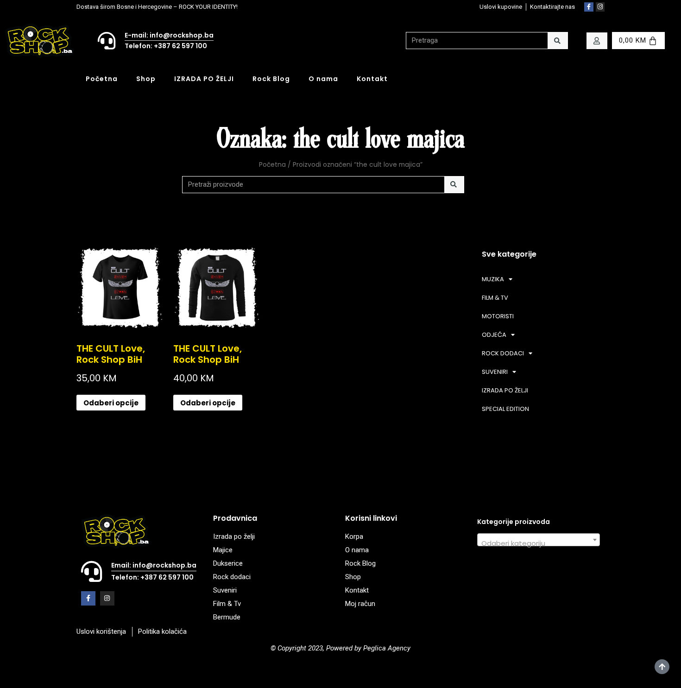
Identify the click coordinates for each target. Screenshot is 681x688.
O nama (323, 78)
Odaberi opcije (111, 403)
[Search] (558, 40)
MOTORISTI (498, 316)
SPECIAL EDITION (505, 408)
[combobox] (538, 539)
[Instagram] (600, 7)
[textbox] (538, 544)
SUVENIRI (495, 371)
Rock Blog (271, 78)
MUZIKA (493, 279)
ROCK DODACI (503, 353)
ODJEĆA (494, 334)
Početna (102, 78)
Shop (146, 78)
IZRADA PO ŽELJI (204, 78)
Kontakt (372, 78)
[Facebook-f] (588, 7)
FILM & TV (495, 297)
